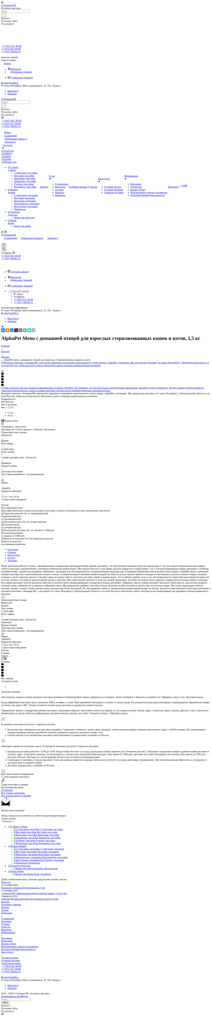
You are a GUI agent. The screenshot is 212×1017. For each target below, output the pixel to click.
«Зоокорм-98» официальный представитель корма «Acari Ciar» (34, 893)
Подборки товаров (11, 904)
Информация (8, 932)
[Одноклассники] (7, 330)
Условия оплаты (9, 957)
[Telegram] (33, 330)
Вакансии (6, 929)
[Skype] (29, 330)
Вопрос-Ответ (8, 943)
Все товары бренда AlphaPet (16, 795)
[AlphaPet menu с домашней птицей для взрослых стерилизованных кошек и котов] (106, 365)
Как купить (13, 555)
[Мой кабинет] (2, 241)
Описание (12, 549)
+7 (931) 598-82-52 (11, 51)
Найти (5, 1002)
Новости (5, 882)
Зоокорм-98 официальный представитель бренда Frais (29, 899)
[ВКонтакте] (3, 330)
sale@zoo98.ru (11, 83)
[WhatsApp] (25, 330)
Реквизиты (7, 941)
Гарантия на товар (11, 963)
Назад (20, 294)
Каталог (5, 901)
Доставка (12, 560)
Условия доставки (10, 960)
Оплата (11, 558)
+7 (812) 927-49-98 (11, 46)
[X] (16, 330)
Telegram (12, 93)
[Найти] (3, 15)
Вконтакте (12, 91)
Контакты (6, 921)
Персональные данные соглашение (19, 946)
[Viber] (20, 330)
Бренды (5, 907)
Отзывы (11, 552)
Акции (5, 910)
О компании (7, 918)
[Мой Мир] (12, 330)
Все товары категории (13, 793)
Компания (6, 913)
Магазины (6, 938)
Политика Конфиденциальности (18, 949)
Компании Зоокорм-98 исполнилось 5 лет (23, 887)
